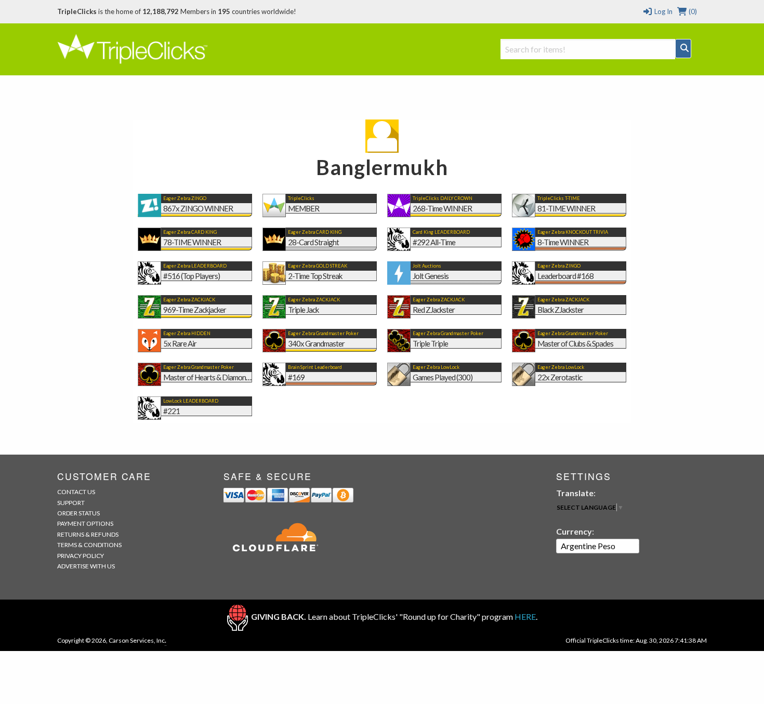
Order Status (78, 513)
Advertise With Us (86, 566)
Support (71, 503)
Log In (662, 11)
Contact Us (76, 492)
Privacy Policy (80, 556)
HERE (525, 616)
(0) (692, 11)
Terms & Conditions (89, 545)
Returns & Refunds (87, 534)
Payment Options (85, 523)
